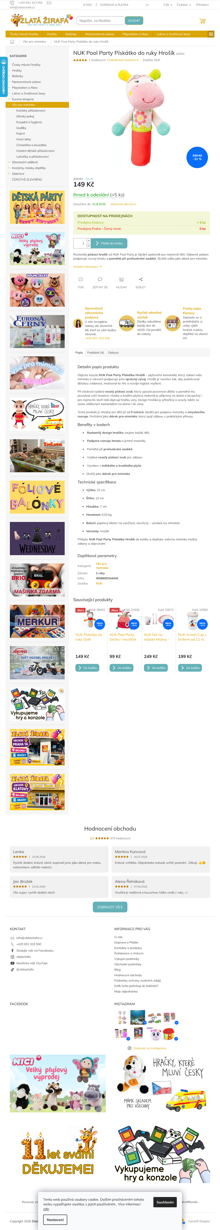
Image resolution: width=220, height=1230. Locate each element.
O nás (87, 4)
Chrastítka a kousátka (31, 145)
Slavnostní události (25, 162)
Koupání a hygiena (29, 122)
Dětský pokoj (25, 116)
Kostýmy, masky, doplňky (29, 168)
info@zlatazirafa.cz (29, 938)
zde (46, 1209)
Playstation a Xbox (25, 88)
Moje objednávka (126, 991)
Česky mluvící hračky (26, 65)
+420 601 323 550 (97, 338)
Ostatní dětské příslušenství (35, 151)
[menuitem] (24, 34)
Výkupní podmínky (126, 959)
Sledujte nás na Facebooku (34, 950)
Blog (117, 969)
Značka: (151, 60)
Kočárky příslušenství (30, 110)
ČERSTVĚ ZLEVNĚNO (27, 179)
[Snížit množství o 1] (88, 245)
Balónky (17, 76)
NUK (99, 583)
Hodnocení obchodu (110, 828)
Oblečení (18, 174)
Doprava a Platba (114, 4)
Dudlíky (21, 128)
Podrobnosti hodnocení (123, 60)
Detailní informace (85, 267)
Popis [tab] (79, 352)
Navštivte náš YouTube (32, 963)
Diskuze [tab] (113, 352)
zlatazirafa (23, 957)
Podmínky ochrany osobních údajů (137, 980)
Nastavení (55, 1220)
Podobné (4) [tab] (95, 352)
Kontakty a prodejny (128, 948)
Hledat (134, 20)
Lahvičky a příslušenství (32, 156)
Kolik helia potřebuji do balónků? (136, 986)
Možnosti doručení (123, 204)
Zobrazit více (110, 907)
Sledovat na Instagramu (149, 1048)
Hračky (17, 70)
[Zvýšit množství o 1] (88, 240)
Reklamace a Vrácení (128, 953)
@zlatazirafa (25, 969)
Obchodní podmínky (127, 964)
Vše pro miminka (23, 105)
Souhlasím (165, 1202)
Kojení (20, 133)
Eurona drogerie (23, 99)
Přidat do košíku (112, 243)
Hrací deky (23, 139)
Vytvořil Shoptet (199, 1221)
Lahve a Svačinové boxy (28, 93)
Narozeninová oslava (26, 82)
